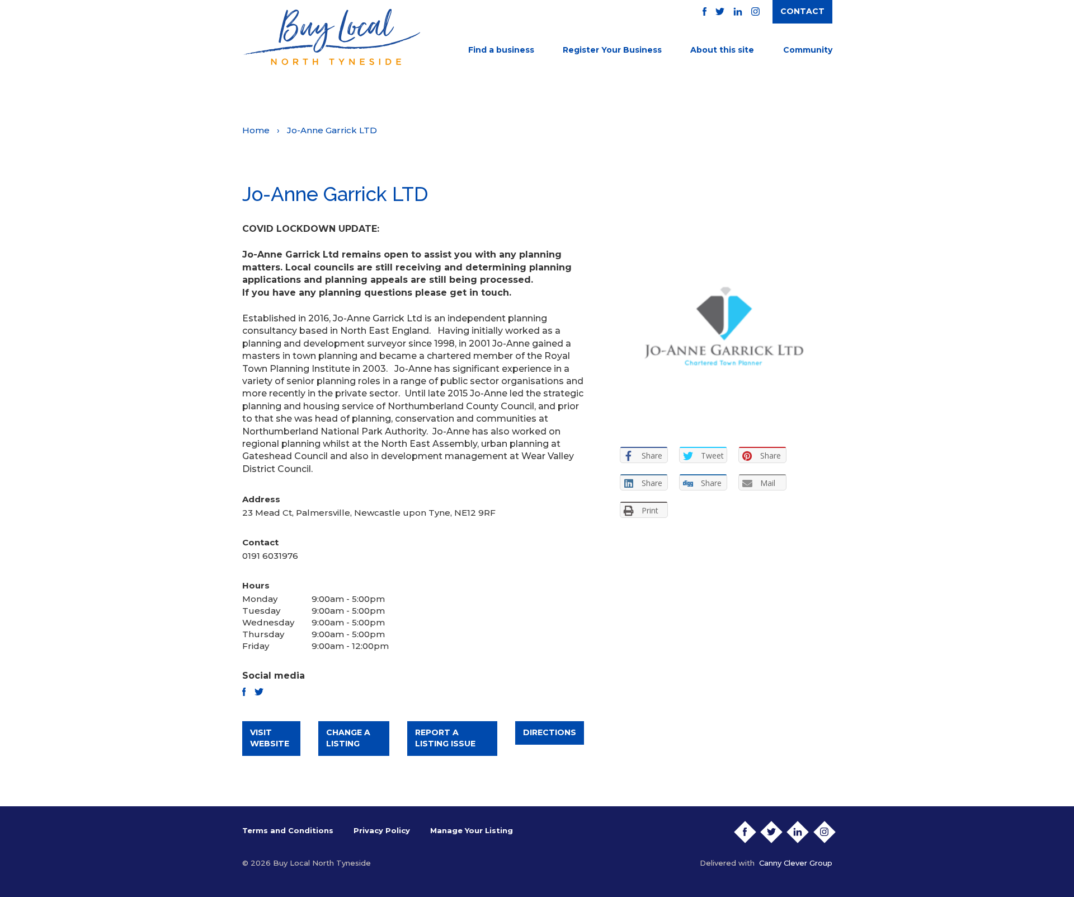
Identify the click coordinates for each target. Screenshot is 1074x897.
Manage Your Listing (471, 830)
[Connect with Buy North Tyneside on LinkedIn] (737, 11)
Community (807, 50)
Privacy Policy (382, 830)
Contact (802, 11)
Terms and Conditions (287, 830)
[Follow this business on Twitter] (259, 691)
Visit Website (269, 738)
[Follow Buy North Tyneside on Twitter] (719, 11)
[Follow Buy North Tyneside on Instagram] (755, 11)
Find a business (501, 50)
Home (256, 130)
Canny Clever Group (795, 862)
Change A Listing (348, 738)
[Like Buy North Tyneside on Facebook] (704, 11)
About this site (722, 50)
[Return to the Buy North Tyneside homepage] (331, 37)
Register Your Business (612, 50)
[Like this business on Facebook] (244, 692)
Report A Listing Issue (445, 738)
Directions (549, 732)
